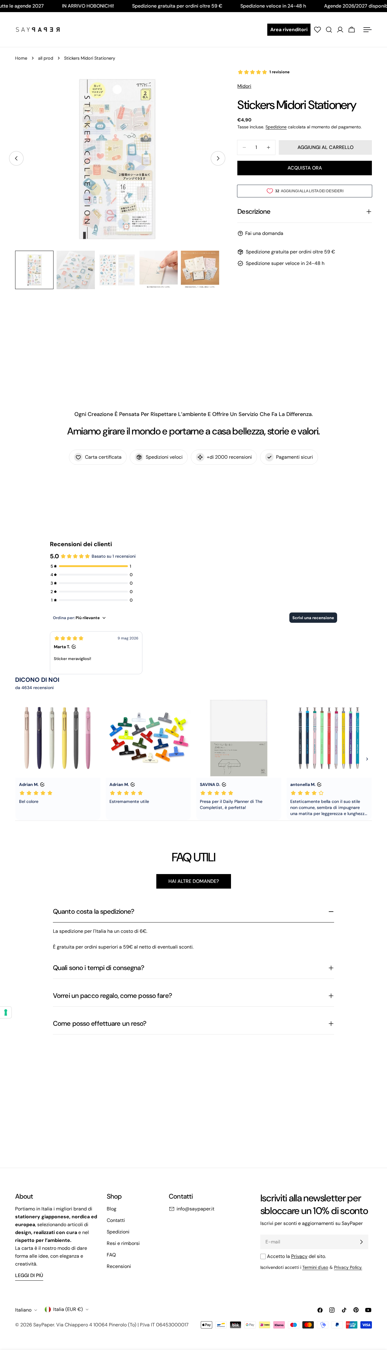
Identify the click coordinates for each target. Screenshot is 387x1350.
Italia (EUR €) (68, 1309)
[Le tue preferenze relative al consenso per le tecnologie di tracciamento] (5, 1012)
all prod (45, 58)
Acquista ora (305, 168)
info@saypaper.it (195, 1209)
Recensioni (119, 1266)
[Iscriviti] (361, 1242)
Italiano (23, 1310)
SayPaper (43, 1325)
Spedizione (276, 127)
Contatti (116, 1220)
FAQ (111, 1255)
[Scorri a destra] (218, 158)
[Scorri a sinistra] (16, 158)
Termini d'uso (315, 1267)
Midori (244, 86)
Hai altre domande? (193, 881)
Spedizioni (118, 1232)
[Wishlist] (317, 30)
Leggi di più (29, 1275)
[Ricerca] (328, 30)
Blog (111, 1209)
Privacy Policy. (348, 1267)
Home (21, 58)
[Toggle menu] (367, 29)
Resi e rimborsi (123, 1243)
